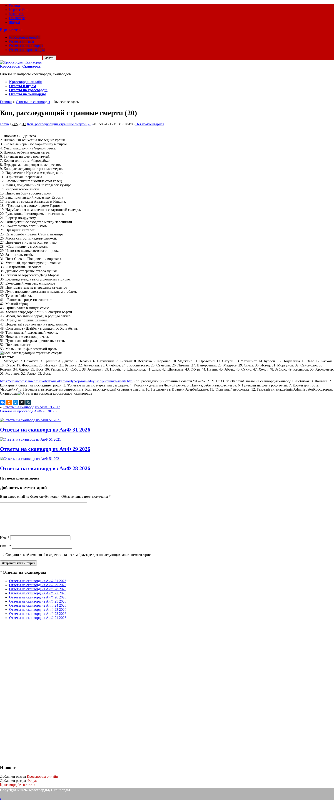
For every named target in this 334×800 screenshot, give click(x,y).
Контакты (16, 14)
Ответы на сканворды (26, 46)
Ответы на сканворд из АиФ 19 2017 (31, 407)
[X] (22, 402)
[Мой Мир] (15, 402)
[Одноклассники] (9, 402)
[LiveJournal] (28, 402)
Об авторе (17, 18)
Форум (14, 22)
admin (4, 124)
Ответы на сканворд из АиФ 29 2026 (45, 449)
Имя (4, 538)
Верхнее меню (11, 30)
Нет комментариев (149, 124)
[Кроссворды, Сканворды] (21, 62)
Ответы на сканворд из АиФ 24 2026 (37, 605)
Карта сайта (18, 10)
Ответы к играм (21, 41)
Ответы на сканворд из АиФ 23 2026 (37, 609)
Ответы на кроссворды (27, 50)
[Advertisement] (34, 691)
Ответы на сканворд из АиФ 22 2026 (37, 614)
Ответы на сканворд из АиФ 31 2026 (45, 430)
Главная (15, 6)
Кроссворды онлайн (24, 37)
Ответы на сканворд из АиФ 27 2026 (37, 593)
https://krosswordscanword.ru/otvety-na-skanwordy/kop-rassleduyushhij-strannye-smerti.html (66, 381)
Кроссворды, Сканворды (21, 66)
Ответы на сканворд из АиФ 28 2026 (45, 468)
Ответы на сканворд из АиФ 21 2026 (37, 618)
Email (5, 546)
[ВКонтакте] (2, 402)
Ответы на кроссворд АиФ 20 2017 (27, 411)
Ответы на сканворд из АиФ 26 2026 (37, 597)
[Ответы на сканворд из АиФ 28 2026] (30, 459)
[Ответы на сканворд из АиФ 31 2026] (30, 420)
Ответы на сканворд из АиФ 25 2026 (37, 601)
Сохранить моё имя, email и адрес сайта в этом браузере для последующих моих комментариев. (79, 555)
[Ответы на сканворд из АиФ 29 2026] (30, 439)
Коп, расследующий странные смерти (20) (59, 124)
